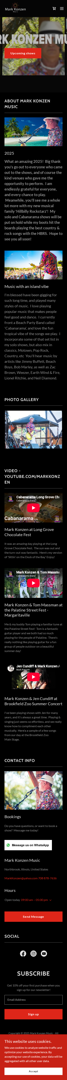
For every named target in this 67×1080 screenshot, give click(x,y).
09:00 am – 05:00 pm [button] (34, 899)
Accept (33, 1071)
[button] (62, 8)
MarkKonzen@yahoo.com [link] (21, 878)
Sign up (33, 1014)
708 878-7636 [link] (47, 878)
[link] (15, 8)
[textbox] (33, 1000)
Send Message (33, 916)
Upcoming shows (22, 53)
